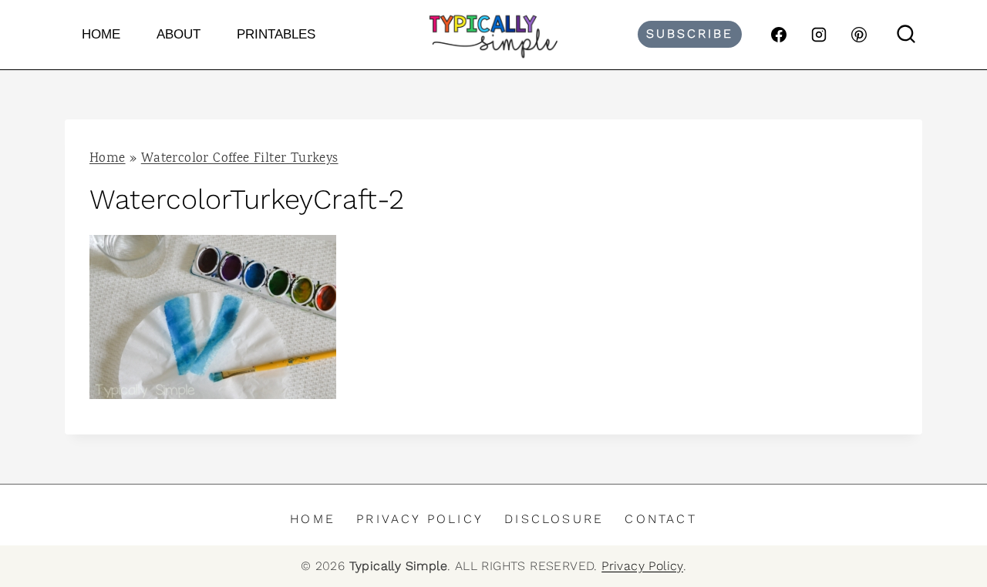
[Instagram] (818, 34)
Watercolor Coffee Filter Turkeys (240, 159)
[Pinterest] (859, 34)
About (178, 34)
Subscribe (689, 33)
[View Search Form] (906, 35)
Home (101, 34)
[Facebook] (778, 34)
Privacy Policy (419, 519)
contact (660, 519)
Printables (276, 34)
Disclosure (554, 519)
